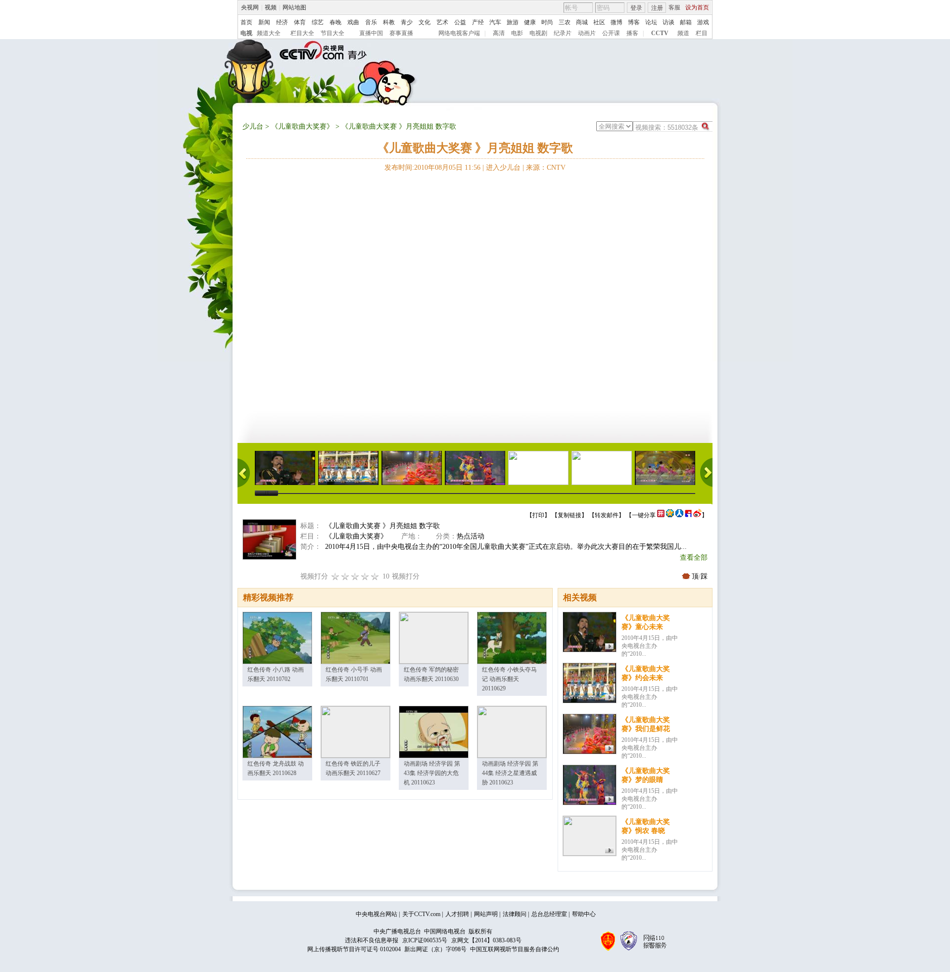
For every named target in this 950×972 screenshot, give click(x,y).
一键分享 (644, 515)
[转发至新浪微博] (697, 515)
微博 (616, 22)
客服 (674, 7)
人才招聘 (457, 914)
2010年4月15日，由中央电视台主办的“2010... (649, 645)
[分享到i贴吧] (688, 515)
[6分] (355, 576)
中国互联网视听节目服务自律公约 (514, 949)
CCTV (659, 33)
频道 (683, 33)
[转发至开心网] (661, 515)
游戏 (703, 22)
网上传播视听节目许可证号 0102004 (354, 949)
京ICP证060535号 (424, 940)
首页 (246, 22)
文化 (424, 22)
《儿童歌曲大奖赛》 (302, 126)
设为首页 (697, 7)
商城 (582, 22)
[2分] (335, 576)
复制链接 (569, 515)
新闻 (264, 22)
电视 (246, 33)
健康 (530, 22)
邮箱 (686, 22)
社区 (599, 22)
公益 (460, 22)
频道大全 (269, 33)
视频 (271, 7)
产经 (478, 22)
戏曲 (353, 22)
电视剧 (538, 33)
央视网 (250, 7)
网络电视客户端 (459, 33)
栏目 (702, 33)
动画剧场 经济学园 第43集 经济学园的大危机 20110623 (432, 773)
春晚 (335, 22)
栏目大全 (302, 33)
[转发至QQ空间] (670, 515)
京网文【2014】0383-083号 (486, 940)
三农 (564, 22)
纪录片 (562, 33)
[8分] (365, 576)
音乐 (371, 22)
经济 (282, 22)
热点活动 (470, 536)
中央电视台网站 (376, 914)
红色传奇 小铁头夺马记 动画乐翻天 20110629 (509, 679)
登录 (636, 7)
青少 (407, 22)
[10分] (375, 576)
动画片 (587, 33)
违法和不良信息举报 (371, 940)
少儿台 (252, 126)
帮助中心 (584, 914)
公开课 (611, 33)
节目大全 (332, 33)
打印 (538, 515)
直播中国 (371, 33)
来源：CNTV (546, 167)
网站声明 (486, 914)
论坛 (651, 22)
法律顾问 (514, 914)
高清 (499, 33)
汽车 (495, 22)
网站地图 (294, 7)
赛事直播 (401, 33)
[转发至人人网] (679, 515)
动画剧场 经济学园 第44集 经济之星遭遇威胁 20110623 (510, 773)
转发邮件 (606, 515)
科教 (389, 22)
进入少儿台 (503, 167)
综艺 (318, 22)
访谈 (668, 22)
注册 (657, 7)
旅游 (513, 22)
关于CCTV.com (421, 914)
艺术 (442, 22)
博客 (634, 22)
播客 (632, 33)
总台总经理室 (549, 914)
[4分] (345, 576)
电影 (517, 33)
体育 (300, 22)
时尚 (547, 22)
